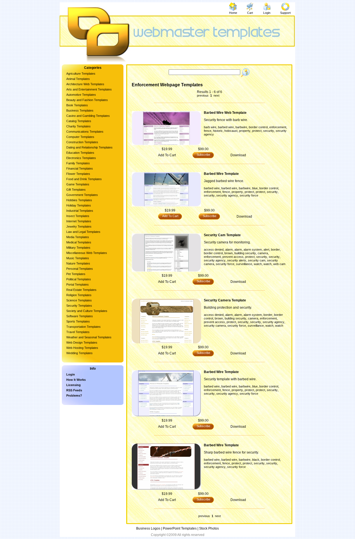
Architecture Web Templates (85, 84)
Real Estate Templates (81, 289)
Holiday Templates (78, 205)
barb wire (210, 127)
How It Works (76, 379)
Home (233, 12)
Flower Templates (78, 173)
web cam (279, 264)
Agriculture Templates (80, 73)
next (216, 95)
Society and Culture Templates (86, 311)
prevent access (233, 256)
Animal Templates (78, 78)
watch (258, 264)
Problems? (74, 395)
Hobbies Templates (79, 200)
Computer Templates (80, 136)
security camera (215, 325)
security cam (256, 260)
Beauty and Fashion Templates (87, 100)
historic (218, 130)
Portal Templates (77, 284)
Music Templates (77, 258)
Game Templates (77, 184)
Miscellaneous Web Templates (86, 253)
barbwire (241, 127)
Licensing (73, 385)
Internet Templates (78, 221)
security (268, 130)
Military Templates (78, 247)
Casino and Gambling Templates (88, 115)
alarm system (253, 249)
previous (203, 95)
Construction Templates (82, 142)
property (244, 130)
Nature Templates (78, 263)
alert (266, 249)
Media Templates (77, 237)
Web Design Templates (81, 342)
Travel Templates (78, 332)
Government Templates (82, 195)
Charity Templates (78, 126)
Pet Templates (75, 274)
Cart (250, 12)
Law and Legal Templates (83, 231)
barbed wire (226, 127)
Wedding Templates (79, 353)
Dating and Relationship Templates (89, 147)
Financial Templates (79, 168)
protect (257, 130)
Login (266, 12)
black (255, 459)
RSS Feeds (74, 390)
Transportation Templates (83, 326)
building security (245, 253)
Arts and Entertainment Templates (89, 89)
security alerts (236, 260)
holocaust (230, 130)
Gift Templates (76, 189)
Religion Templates (79, 295)
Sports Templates (78, 321)
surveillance (244, 264)
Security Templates (79, 305)
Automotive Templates (81, 94)
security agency (227, 195)
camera (263, 253)
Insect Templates (77, 216)
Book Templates (77, 105)
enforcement (277, 127)
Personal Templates (79, 268)
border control (258, 127)
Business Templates (79, 110)
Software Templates (79, 316)
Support (285, 12)
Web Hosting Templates (82, 347)
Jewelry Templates (79, 226)
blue (255, 188)
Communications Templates (84, 131)
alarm (229, 249)
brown (228, 253)
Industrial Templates (79, 210)
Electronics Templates (81, 158)
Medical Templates (78, 242)
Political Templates (78, 279)
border (275, 249)
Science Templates (79, 300)
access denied (214, 249)
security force (249, 195)
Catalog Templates (78, 121)
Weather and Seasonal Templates (88, 337)
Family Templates (78, 163)
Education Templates (80, 152)
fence (207, 130)
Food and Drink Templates (84, 179)
